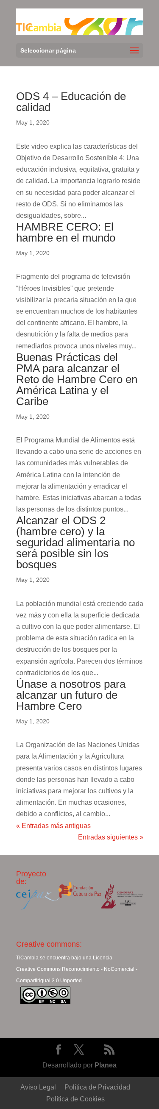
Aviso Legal (38, 1087)
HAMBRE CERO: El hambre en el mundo (65, 232)
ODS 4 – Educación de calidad (71, 102)
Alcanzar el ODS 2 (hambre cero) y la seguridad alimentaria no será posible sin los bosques (75, 542)
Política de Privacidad (97, 1087)
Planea (106, 1065)
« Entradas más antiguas (53, 825)
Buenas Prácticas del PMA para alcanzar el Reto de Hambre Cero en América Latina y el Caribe (76, 379)
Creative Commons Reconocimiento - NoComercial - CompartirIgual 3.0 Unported (76, 975)
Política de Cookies (75, 1099)
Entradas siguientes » (110, 837)
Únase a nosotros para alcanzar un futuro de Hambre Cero (71, 695)
